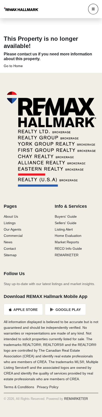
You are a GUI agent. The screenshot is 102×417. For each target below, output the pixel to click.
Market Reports (67, 242)
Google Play (67, 310)
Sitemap (10, 255)
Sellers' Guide (65, 223)
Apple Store (25, 310)
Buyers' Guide (66, 216)
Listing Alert (64, 229)
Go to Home (13, 66)
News (8, 242)
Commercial (13, 236)
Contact (10, 248)
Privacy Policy (47, 387)
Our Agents (12, 229)
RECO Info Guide (68, 248)
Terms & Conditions (19, 387)
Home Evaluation (68, 236)
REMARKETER (66, 255)
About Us (11, 216)
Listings (10, 223)
